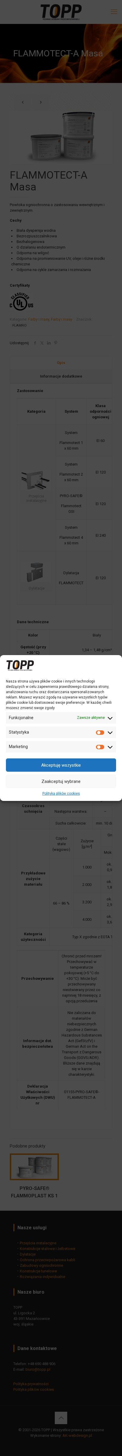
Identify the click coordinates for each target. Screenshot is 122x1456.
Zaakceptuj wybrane (61, 781)
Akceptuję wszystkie (61, 765)
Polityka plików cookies (61, 793)
